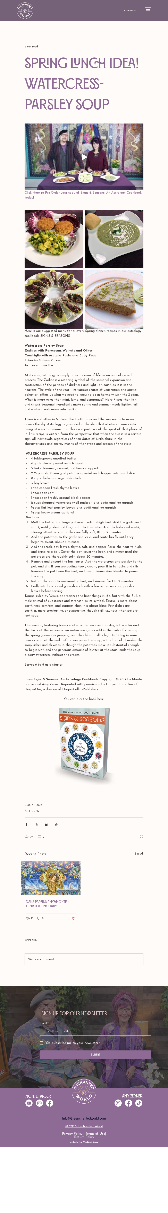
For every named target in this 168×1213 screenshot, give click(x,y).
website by (84, 1142)
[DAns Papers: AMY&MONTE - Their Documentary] (51, 878)
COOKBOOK (33, 805)
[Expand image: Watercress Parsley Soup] (114, 239)
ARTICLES (32, 811)
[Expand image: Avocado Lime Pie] (114, 299)
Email (44, 1023)
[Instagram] (118, 1103)
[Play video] (84, 157)
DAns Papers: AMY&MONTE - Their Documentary (47, 904)
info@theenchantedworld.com (84, 1118)
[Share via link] (57, 824)
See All (139, 853)
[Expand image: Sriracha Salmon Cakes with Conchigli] (54, 239)
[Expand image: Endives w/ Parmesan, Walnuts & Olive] (54, 299)
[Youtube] (29, 1103)
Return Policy (84, 1137)
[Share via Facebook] (26, 824)
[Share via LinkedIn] (47, 824)
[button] (131, 10)
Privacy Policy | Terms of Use (83, 1134)
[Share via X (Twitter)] (37, 824)
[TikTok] (138, 1103)
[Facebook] (128, 1103)
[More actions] (140, 46)
